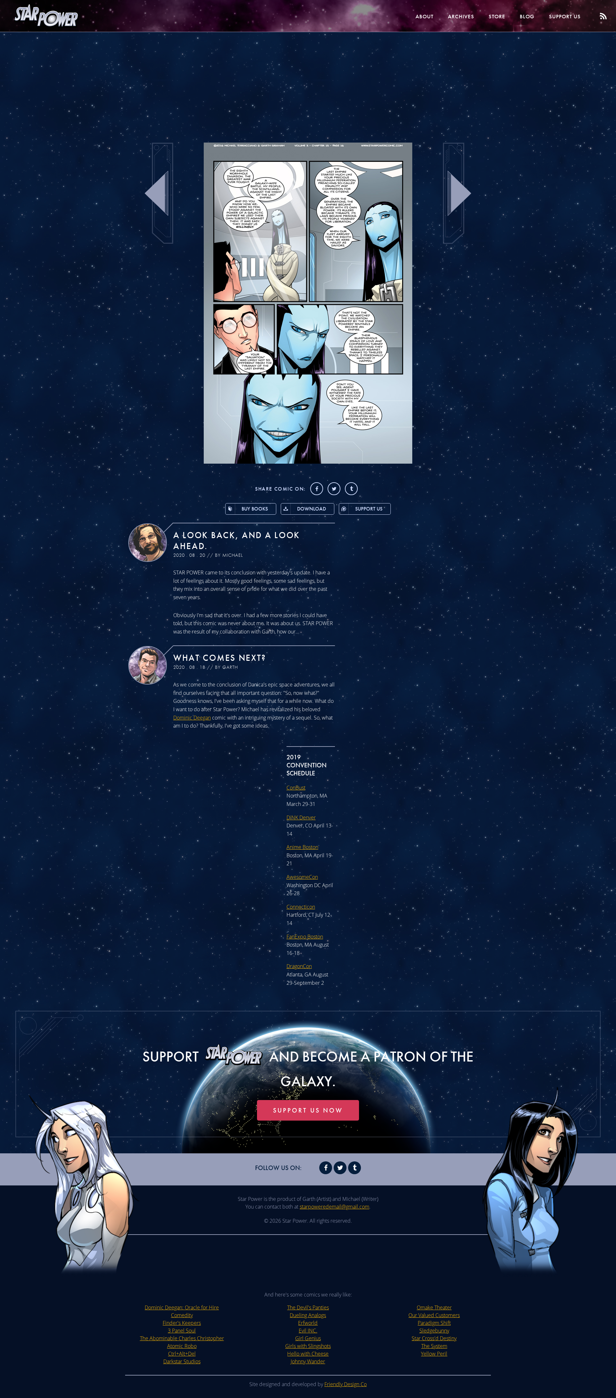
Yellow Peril (434, 1353)
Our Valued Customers (434, 1315)
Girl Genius (308, 1338)
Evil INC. (308, 1330)
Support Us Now (308, 1110)
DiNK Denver (301, 817)
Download (311, 508)
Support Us (565, 16)
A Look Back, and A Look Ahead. (236, 540)
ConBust (296, 787)
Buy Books (255, 508)
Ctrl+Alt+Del (182, 1353)
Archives (461, 16)
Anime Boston (302, 847)
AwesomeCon (302, 876)
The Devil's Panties (308, 1307)
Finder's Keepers (182, 1322)
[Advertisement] (308, 83)
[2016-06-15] (308, 461)
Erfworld (308, 1322)
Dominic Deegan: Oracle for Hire (182, 1307)
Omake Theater (434, 1307)
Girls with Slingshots (308, 1346)
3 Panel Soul (182, 1330)
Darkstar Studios (182, 1361)
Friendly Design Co (345, 1384)
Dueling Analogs (308, 1315)
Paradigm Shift (434, 1322)
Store (497, 16)
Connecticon (301, 906)
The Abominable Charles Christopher (182, 1338)
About (424, 16)
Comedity (182, 1315)
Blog (527, 16)
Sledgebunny (434, 1330)
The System (434, 1346)
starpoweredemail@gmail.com (334, 1206)
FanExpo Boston (305, 936)
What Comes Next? (219, 657)
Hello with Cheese (308, 1353)
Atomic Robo (182, 1346)
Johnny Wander (308, 1361)
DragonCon (299, 966)
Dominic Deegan (192, 717)
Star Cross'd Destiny (434, 1338)
